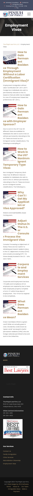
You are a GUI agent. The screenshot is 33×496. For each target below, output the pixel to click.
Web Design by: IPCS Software (18, 484)
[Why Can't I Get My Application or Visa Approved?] (9, 198)
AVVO (5, 360)
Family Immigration (9, 454)
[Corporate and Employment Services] (9, 270)
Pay (17, 8)
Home (9, 487)
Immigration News (17, 4)
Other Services (8, 457)
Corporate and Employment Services (23, 270)
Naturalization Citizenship (12, 460)
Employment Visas (9, 464)
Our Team (24, 487)
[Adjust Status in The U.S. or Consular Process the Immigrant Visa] (9, 226)
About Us (16, 487)
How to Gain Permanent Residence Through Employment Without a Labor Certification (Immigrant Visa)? (16, 66)
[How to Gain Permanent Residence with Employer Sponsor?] (9, 111)
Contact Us (25, 2)
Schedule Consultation (12, 2)
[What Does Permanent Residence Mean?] (9, 307)
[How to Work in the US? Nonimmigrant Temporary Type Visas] (9, 154)
